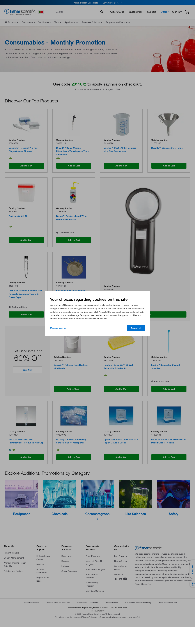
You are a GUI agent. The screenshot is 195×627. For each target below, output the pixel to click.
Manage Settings (58, 328)
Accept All (136, 328)
